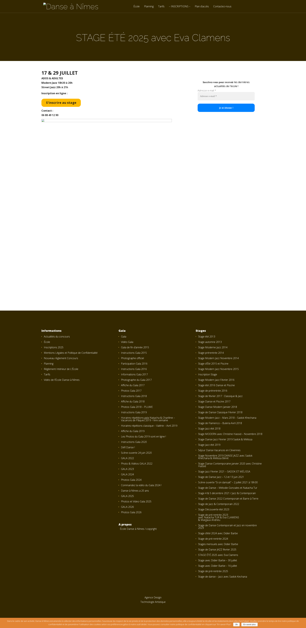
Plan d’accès (202, 6)
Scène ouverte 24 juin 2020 (136, 452)
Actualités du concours (57, 336)
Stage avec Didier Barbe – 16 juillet (217, 566)
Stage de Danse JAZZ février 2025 (217, 549)
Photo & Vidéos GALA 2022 (136, 463)
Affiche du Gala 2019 (133, 431)
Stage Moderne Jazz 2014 (212, 347)
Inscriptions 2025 (53, 347)
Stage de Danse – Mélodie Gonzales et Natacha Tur (227, 488)
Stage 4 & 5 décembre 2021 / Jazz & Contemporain (227, 493)
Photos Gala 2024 (131, 480)
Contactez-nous (222, 6)
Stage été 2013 (206, 336)
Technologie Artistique (153, 602)
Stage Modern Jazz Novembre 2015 (218, 369)
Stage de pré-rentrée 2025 (213, 571)
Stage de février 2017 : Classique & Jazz (220, 396)
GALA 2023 (127, 469)
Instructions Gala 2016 (134, 369)
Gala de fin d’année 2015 (135, 347)
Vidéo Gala (127, 342)
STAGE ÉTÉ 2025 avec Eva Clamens (218, 555)
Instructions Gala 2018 (134, 396)
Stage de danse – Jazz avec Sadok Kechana (222, 576)
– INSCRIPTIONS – (179, 6)
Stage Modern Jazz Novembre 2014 (218, 358)
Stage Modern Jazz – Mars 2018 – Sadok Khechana (227, 417)
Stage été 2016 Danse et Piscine (216, 385)
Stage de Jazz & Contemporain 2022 (218, 504)
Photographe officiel (132, 358)
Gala (123, 336)
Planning (149, 6)
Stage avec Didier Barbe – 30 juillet (217, 560)
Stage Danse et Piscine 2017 (214, 401)
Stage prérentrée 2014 (211, 353)
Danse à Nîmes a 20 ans (135, 490)
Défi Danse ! (128, 447)
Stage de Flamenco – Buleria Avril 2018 (220, 423)
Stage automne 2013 (210, 342)
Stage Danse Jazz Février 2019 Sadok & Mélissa (225, 439)
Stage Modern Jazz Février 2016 (216, 380)
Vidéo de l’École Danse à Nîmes (62, 380)
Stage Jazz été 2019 (209, 445)
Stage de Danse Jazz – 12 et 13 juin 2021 (221, 477)
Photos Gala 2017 (131, 390)
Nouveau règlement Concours (61, 358)
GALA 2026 (127, 507)
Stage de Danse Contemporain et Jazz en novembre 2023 (227, 527)
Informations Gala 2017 (134, 374)
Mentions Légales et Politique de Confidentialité (71, 353)
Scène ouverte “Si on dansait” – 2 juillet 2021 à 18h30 (228, 482)
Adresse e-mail (207, 90)
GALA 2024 (127, 474)
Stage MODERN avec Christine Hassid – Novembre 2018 (230, 434)
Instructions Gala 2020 (134, 442)
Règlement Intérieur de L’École (61, 369)
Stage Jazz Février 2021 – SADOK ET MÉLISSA (224, 471)
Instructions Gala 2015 (134, 353)
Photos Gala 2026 (131, 512)
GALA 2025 (127, 496)
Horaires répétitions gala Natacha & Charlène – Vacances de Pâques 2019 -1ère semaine (148, 419)
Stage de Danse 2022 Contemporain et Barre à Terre (228, 498)
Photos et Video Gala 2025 (136, 501)
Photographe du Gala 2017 (136, 380)
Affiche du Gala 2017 (133, 385)
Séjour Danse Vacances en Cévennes (219, 450)
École (136, 6)
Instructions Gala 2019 (134, 412)
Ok (236, 624)
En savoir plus (249, 624)
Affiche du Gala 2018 (133, 401)
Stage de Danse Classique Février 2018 (220, 412)
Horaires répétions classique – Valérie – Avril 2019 (149, 425)
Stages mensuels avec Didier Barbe (218, 544)
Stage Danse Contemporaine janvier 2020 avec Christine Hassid (230, 465)
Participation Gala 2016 (134, 363)
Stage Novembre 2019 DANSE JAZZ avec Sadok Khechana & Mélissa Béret (225, 457)
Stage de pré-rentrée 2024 (213, 538)
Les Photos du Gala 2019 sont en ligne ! (143, 436)
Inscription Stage (207, 374)
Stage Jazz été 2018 (209, 428)
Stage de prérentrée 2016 (212, 390)
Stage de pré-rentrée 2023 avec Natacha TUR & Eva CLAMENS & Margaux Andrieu (218, 517)
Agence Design (153, 597)
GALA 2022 (127, 458)
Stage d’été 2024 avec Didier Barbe (218, 533)
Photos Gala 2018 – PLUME (137, 407)
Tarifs (161, 6)
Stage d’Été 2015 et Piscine (213, 363)
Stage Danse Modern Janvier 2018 (217, 407)
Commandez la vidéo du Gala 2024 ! (141, 485)
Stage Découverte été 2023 (213, 509)
